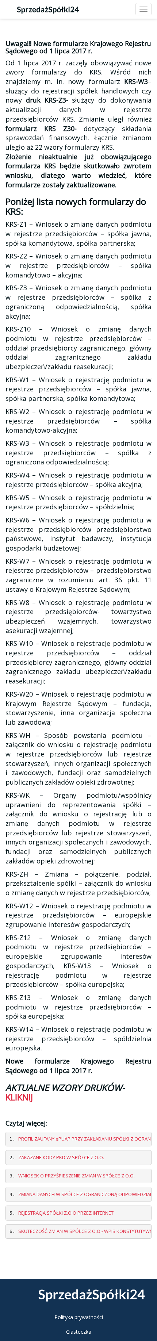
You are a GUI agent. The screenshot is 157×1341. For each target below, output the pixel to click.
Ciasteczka (78, 1331)
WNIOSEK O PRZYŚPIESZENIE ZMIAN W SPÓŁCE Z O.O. (76, 1175)
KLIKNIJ (19, 1097)
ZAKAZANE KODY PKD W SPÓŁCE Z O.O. (61, 1157)
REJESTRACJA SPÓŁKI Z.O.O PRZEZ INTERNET (66, 1213)
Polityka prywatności (78, 1317)
